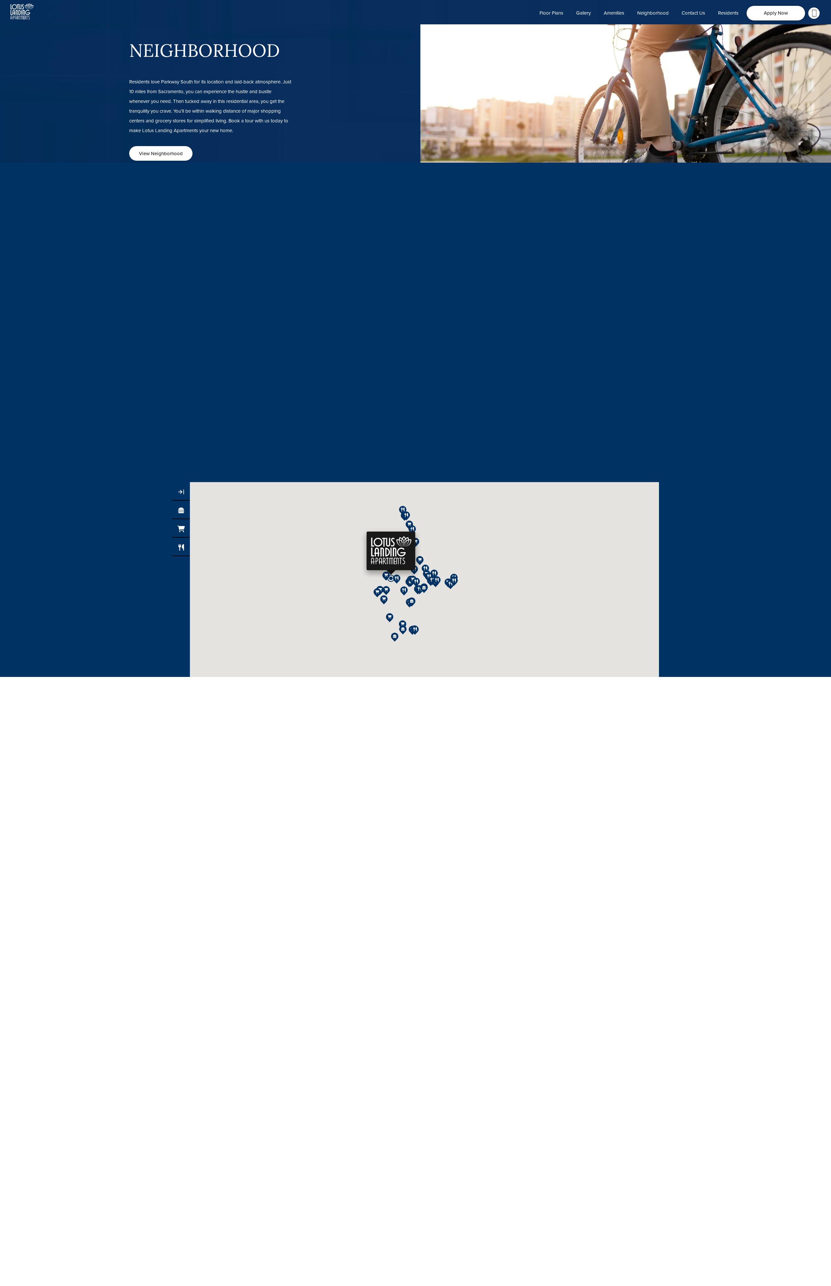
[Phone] (814, 13)
